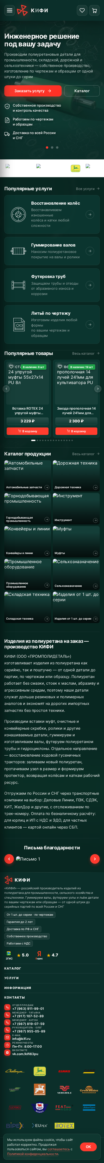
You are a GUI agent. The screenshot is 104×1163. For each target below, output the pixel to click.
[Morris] (82, 168)
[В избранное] (11, 367)
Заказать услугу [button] (29, 90)
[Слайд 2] (52, 147)
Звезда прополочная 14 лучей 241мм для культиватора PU (76, 410)
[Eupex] (40, 1125)
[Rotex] (64, 1125)
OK (88, 1147)
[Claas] (64, 1071)
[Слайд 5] (45, 440)
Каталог (82, 90)
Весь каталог (83, 353)
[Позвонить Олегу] (7, 1030)
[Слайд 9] (56, 440)
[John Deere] (59, 168)
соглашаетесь (58, 1149)
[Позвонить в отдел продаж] (7, 1007)
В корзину (29, 431)
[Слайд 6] (48, 440)
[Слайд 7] (50, 440)
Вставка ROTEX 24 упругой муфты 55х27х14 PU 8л (27, 410)
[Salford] (15, 1107)
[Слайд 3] (57, 147)
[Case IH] (89, 1071)
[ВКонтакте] (7, 1052)
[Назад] (6, 388)
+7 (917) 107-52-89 (28, 1016)
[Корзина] (94, 10)
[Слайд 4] (42, 440)
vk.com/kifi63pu (25, 1054)
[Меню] (9, 10)
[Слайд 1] (47, 147)
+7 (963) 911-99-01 (28, 1009)
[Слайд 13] (66, 440)
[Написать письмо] (7, 1037)
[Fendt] (15, 1089)
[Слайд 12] (64, 440)
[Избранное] (82, 10)
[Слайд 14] (69, 440)
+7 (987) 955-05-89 (28, 1031)
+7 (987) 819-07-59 (28, 1024)
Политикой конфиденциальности (32, 1154)
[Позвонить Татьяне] (7, 1015)
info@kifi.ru (21, 1039)
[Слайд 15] (72, 440)
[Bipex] (15, 1125)
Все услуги (85, 189)
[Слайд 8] (53, 440)
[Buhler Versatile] (64, 1089)
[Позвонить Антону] (7, 1022)
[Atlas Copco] (89, 1107)
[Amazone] (34, 168)
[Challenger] (15, 1071)
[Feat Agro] (64, 1107)
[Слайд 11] (61, 440)
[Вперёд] (97, 388)
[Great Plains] (89, 1089)
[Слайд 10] (58, 440)
